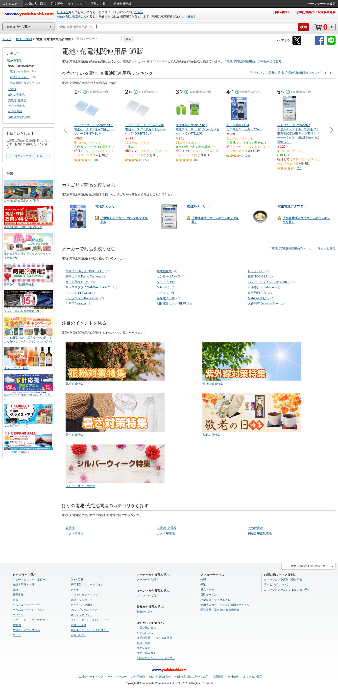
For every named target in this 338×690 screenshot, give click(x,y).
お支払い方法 (145, 632)
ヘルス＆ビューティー (26, 604)
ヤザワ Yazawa (76, 303)
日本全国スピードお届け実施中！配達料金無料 (304, 12)
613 (299, 168)
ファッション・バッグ (84, 594)
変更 (190, 16)
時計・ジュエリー (82, 599)
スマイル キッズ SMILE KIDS (85, 271)
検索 (128, 38)
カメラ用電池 (166, 533)
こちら (138, 12)
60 (95, 159)
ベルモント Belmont (261, 287)
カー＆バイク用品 (82, 604)
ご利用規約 (138, 676)
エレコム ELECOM (78, 293)
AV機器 (17, 625)
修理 (203, 579)
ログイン (63, 12)
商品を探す (143, 647)
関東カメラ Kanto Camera (83, 276)
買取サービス (208, 594)
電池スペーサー (19, 71)
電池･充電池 (14, 60)
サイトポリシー (117, 676)
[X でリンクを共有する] (296, 44)
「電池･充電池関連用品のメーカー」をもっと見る (302, 248)
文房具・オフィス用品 (26, 630)
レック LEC (256, 271)
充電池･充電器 (166, 528)
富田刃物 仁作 (257, 293)
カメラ (75, 589)
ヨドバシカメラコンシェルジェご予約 (287, 589)
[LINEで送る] (331, 44)
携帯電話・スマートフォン (87, 584)
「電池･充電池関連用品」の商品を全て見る (253, 61)
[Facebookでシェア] (319, 44)
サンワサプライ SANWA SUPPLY (88, 287)
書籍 (15, 589)
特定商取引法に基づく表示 (191, 676)
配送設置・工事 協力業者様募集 (219, 609)
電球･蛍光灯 (78, 635)
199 (248, 155)
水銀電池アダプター (22, 82)
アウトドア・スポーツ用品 (29, 619)
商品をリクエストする (28, 155)
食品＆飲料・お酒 (23, 584)
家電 (15, 599)
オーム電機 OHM (77, 282)
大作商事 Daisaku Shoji (263, 303)
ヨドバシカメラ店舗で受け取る (283, 579)
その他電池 (255, 528)
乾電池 (70, 528)
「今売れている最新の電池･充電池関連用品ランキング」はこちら (292, 73)
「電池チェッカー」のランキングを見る (124, 220)
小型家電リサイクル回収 (215, 599)
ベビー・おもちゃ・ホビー (29, 579)
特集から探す (145, 611)
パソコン (18, 614)
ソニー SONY (166, 282)
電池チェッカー (19, 77)
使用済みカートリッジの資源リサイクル (224, 604)
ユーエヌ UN (165, 293)
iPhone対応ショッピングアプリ (156, 658)
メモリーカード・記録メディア (90, 619)
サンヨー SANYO (168, 276)
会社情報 (233, 676)
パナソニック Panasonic (82, 298)
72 (146, 159)
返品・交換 (207, 589)
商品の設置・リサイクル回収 (154, 637)
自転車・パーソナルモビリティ (90, 630)
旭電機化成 (164, 271)
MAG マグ (163, 287)
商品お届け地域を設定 (72, 16)
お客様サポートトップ (89, 676)
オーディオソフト (82, 614)
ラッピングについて (276, 584)
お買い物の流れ (146, 627)
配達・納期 (143, 642)
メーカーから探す (148, 579)
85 (196, 159)
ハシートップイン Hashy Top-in (269, 282)
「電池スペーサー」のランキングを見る (215, 220)
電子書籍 (18, 594)
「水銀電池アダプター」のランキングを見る (306, 220)
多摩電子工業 (166, 298)
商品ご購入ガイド (148, 652)
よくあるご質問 (252, 676)
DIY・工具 (77, 579)
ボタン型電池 (74, 533)
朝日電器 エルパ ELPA (172, 303)
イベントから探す (148, 595)
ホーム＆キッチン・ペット (29, 609)
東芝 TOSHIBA (257, 276)
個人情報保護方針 (160, 676)
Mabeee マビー (258, 298)
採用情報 (218, 676)
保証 (203, 584)
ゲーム (17, 635)
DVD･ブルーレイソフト (85, 609)
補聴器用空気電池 (260, 533)
